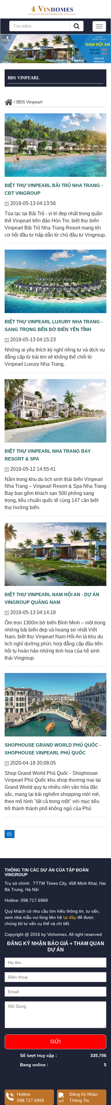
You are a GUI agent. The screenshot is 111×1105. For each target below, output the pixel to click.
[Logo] (55, 8)
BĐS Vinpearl (23, 78)
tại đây (69, 917)
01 (9, 834)
